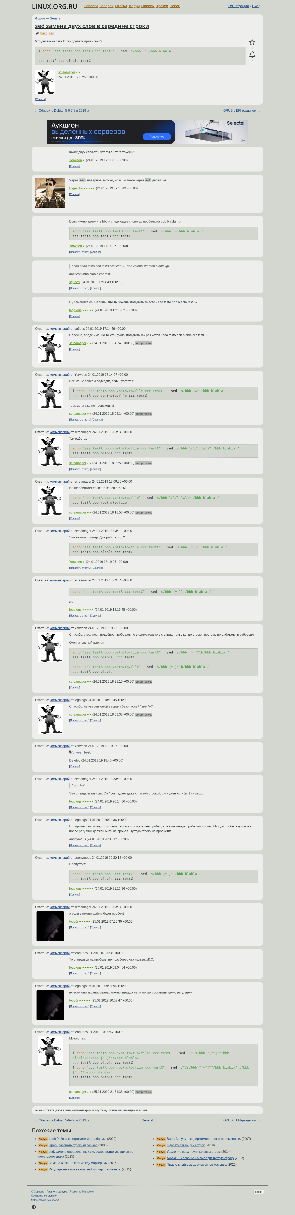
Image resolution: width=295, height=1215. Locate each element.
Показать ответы (80, 419)
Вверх (258, 1191)
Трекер (162, 6)
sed (51, 33)
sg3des (74, 282)
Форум (134, 6)
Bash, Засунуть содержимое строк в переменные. (204, 1138)
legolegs (75, 310)
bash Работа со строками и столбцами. (77, 1138)
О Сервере (37, 1191)
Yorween (75, 160)
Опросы (148, 6)
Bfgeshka (76, 188)
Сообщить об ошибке (44, 1195)
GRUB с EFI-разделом (239, 110)
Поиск (175, 6)
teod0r (73, 921)
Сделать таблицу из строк (186, 1145)
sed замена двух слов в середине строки (92, 26)
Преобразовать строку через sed (73, 1145)
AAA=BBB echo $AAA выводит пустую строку (200, 1158)
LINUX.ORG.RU (54, 6)
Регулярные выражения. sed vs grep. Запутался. (85, 1169)
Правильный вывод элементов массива (197, 1164)
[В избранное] (252, 42)
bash (43, 33)
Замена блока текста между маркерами (78, 1163)
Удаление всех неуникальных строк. (194, 1151)
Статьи (121, 6)
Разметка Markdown (82, 1191)
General (55, 18)
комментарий (60, 328)
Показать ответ (79, 251)
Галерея (107, 6)
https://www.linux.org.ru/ (45, 1199)
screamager (66, 72)
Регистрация (238, 6)
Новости (91, 6)
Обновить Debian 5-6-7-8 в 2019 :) (64, 110)
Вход (256, 6)
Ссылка (40, 99)
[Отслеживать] (252, 54)
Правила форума (57, 1191)
